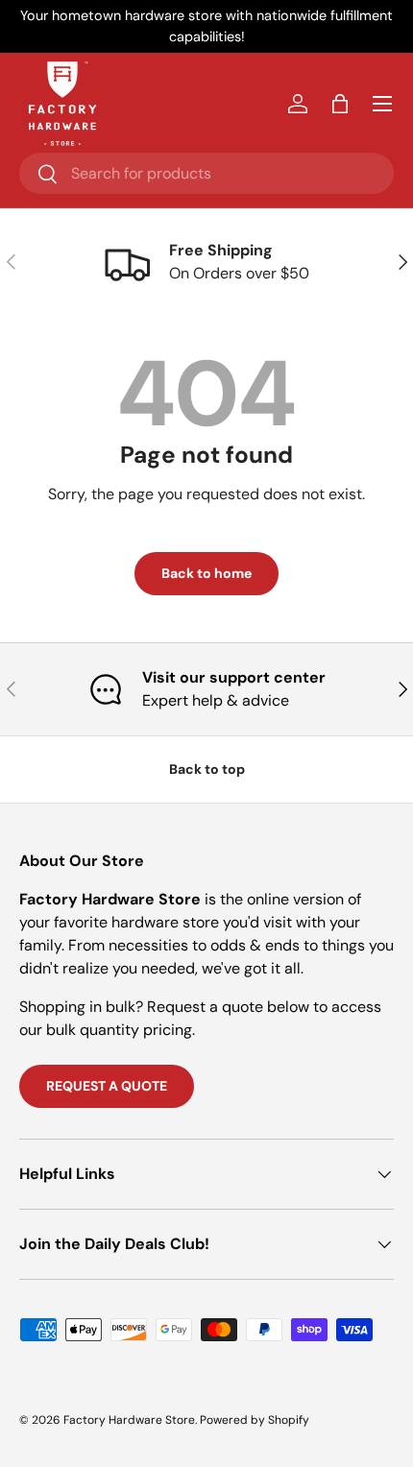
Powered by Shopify (254, 1420)
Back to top (207, 769)
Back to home (206, 573)
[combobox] (206, 173)
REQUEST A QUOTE (106, 1085)
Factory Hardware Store (129, 1420)
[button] (340, 104)
